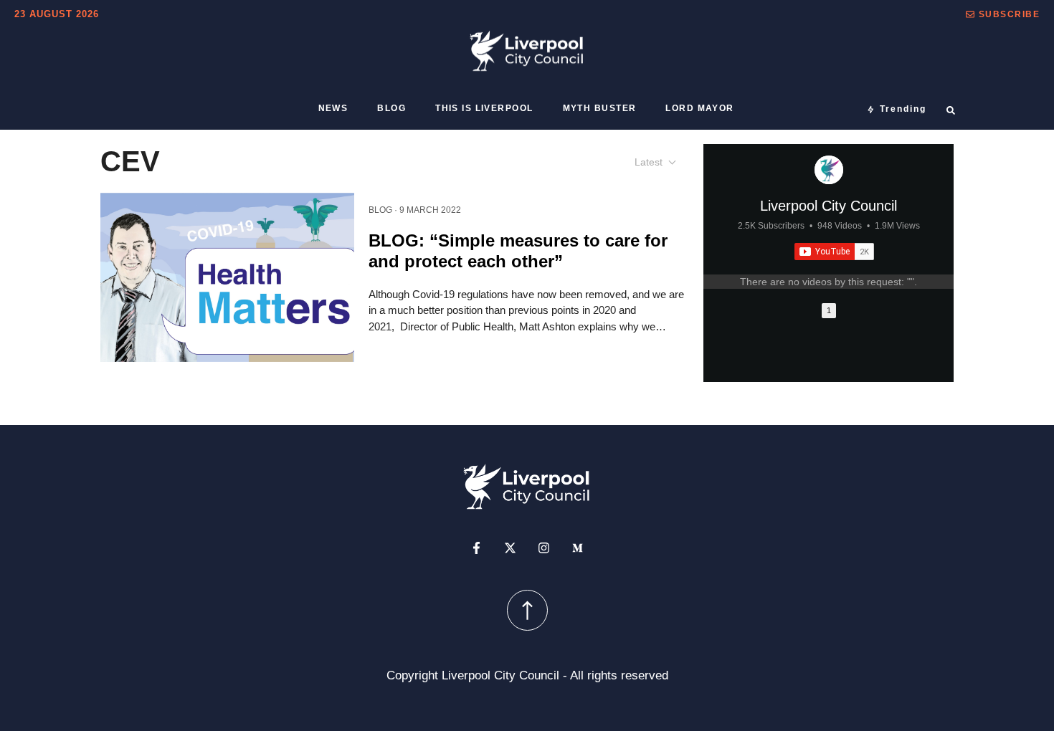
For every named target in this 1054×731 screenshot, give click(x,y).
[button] (1003, 14)
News (333, 108)
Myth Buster (600, 108)
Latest (649, 162)
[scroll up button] (527, 609)
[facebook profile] (476, 547)
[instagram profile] (544, 547)
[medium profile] (577, 547)
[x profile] (510, 547)
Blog (391, 108)
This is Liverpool (484, 108)
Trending (903, 109)
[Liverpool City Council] (829, 170)
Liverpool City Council (828, 206)
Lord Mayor (699, 108)
